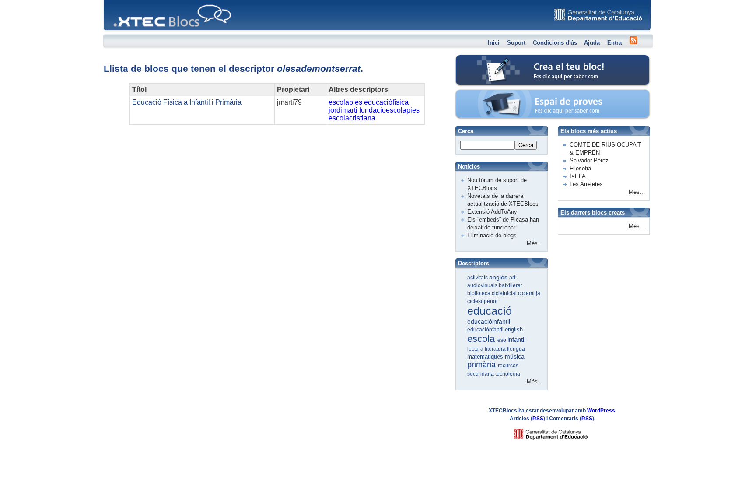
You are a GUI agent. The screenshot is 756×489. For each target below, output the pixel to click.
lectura (476, 349)
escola (482, 338)
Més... (535, 243)
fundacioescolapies (389, 110)
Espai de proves (493, 93)
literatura (496, 349)
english (514, 329)
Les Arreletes (586, 184)
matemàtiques (486, 356)
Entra (614, 42)
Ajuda (592, 42)
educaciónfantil (486, 330)
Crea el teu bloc (493, 59)
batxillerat (510, 285)
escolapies (345, 102)
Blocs (116, 2)
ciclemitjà (529, 293)
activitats (478, 277)
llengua (516, 349)
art (512, 277)
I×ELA (578, 176)
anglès (499, 277)
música (515, 356)
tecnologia (507, 374)
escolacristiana (352, 118)
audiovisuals (483, 285)
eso (502, 340)
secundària (481, 374)
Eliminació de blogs (492, 235)
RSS (537, 418)
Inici (494, 42)
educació (489, 311)
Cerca (525, 145)
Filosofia (580, 168)
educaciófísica (386, 102)
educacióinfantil (488, 321)
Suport (516, 42)
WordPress (601, 411)
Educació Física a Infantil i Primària (187, 102)
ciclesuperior (482, 301)
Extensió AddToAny (492, 211)
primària (482, 364)
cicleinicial (505, 293)
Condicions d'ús (555, 42)
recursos (508, 365)
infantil (516, 339)
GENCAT (559, 431)
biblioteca (479, 293)
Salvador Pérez (589, 160)
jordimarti (343, 110)
